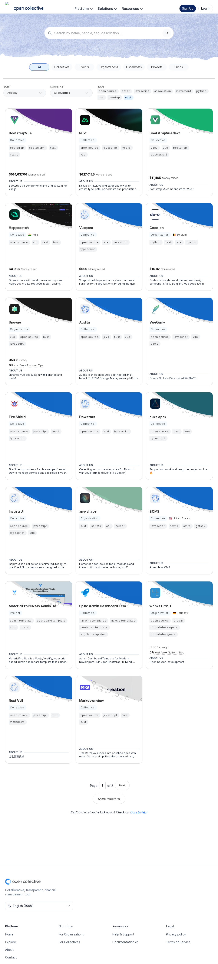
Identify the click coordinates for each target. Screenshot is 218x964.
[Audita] (84, 309)
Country (56, 86)
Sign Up (187, 8)
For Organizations (71, 934)
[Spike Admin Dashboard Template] (84, 593)
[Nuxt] (84, 120)
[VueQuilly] (154, 309)
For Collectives (69, 942)
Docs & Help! (138, 812)
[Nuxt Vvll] (13, 687)
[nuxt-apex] (154, 404)
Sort (7, 86)
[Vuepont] (84, 214)
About (9, 949)
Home (9, 934)
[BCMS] (154, 498)
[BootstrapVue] (13, 120)
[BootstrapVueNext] (154, 120)
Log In (205, 8)
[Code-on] (154, 214)
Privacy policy (176, 934)
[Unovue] (13, 309)
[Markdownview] (84, 687)
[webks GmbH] (154, 593)
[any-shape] (84, 498)
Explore (10, 942)
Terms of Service (178, 942)
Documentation (123, 942)
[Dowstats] (84, 404)
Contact (11, 957)
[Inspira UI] (13, 498)
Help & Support (123, 934)
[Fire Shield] (13, 404)
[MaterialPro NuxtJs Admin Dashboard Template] (13, 593)
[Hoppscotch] (13, 214)
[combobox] (54, 92)
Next (122, 785)
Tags (101, 86)
